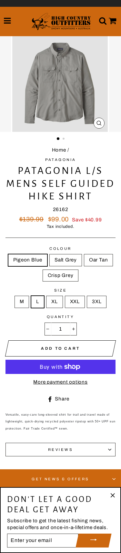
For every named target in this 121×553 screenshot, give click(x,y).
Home (59, 150)
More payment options (60, 382)
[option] (60, 84)
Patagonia (60, 160)
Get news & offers (60, 479)
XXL (75, 301)
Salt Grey (66, 259)
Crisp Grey (61, 275)
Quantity (61, 317)
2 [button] (64, 139)
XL (54, 301)
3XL (96, 301)
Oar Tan (98, 259)
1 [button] (58, 139)
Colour (60, 248)
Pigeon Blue (27, 259)
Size (60, 290)
